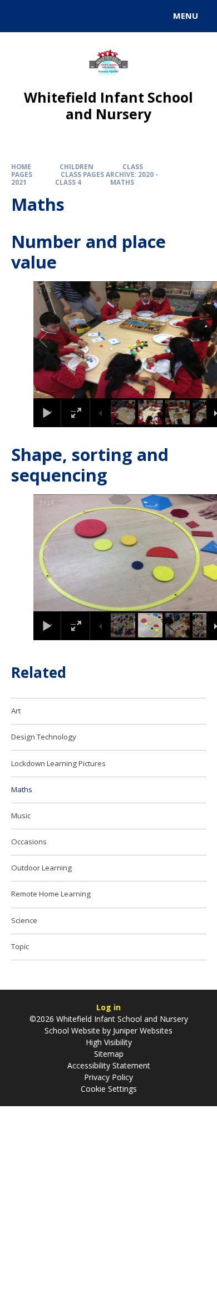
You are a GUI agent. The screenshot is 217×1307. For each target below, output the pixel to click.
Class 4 (68, 182)
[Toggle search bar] (21, 16)
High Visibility (109, 1042)
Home (21, 167)
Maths (122, 182)
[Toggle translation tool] (49, 16)
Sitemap (109, 1053)
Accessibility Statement (108, 1065)
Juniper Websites (141, 1030)
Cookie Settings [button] (109, 1088)
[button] (56, 340)
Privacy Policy (108, 1077)
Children (76, 167)
